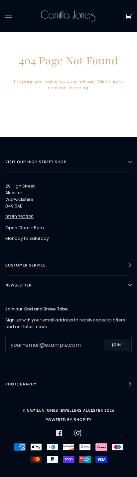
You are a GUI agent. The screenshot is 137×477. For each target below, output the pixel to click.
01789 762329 (19, 217)
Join (116, 344)
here (113, 81)
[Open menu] (15, 16)
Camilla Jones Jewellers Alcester (65, 410)
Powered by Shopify (69, 419)
